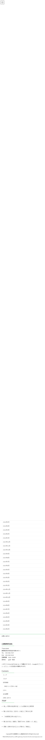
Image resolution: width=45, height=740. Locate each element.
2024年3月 (6, 625)
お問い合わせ (6, 636)
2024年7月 (6, 609)
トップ (5, 675)
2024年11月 (6, 593)
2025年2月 (6, 581)
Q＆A (4, 690)
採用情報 (5, 682)
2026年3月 (6, 530)
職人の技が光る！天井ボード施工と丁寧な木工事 (18, 711)
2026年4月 (6, 526)
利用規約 (13, 666)
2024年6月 (6, 613)
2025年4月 (6, 573)
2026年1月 (6, 538)
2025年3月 (6, 577)
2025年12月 (6, 542)
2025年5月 (6, 569)
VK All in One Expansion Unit (35, 736)
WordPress (12, 736)
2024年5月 (6, 617)
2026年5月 (6, 522)
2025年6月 (6, 565)
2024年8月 (6, 605)
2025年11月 (6, 546)
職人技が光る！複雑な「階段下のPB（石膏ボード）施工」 (21, 721)
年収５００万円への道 (10, 686)
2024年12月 (6, 589)
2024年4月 (6, 621)
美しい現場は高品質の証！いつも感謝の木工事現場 (19, 706)
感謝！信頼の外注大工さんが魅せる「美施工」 (17, 726)
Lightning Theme (22, 736)
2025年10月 (6, 550)
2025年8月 (6, 558)
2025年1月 (6, 585)
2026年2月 (6, 534)
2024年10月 (6, 597)
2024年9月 (6, 601)
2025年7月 (6, 561)
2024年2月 (6, 629)
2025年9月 (6, 554)
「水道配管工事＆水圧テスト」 (13, 716)
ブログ (5, 678)
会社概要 (5, 694)
